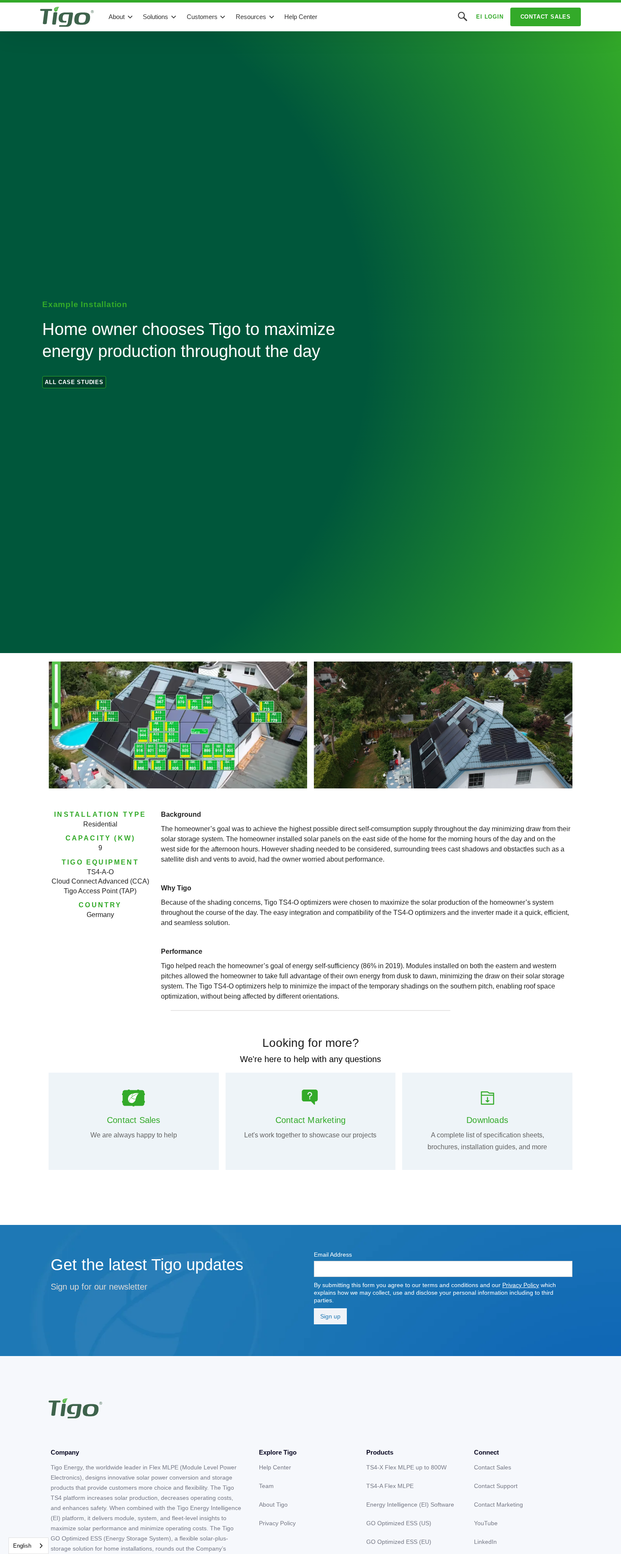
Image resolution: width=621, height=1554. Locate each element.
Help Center (300, 16)
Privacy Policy (520, 1285)
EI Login (489, 17)
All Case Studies (74, 382)
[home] (67, 17)
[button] (121, 17)
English (22, 1546)
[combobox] (28, 1546)
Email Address (333, 1254)
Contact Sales (545, 17)
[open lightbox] (178, 725)
